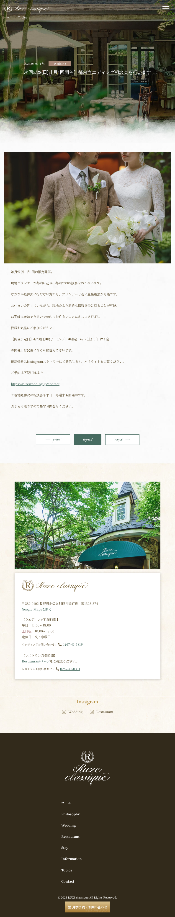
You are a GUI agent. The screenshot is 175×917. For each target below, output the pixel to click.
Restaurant (104, 711)
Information (71, 858)
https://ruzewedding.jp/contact (35, 383)
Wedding (75, 711)
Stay (64, 847)
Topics (22, 17)
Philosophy (70, 814)
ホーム (8, 17)
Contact (67, 881)
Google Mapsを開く (37, 609)
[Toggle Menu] (165, 8)
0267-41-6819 (73, 644)
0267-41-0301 (70, 669)
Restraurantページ (36, 661)
